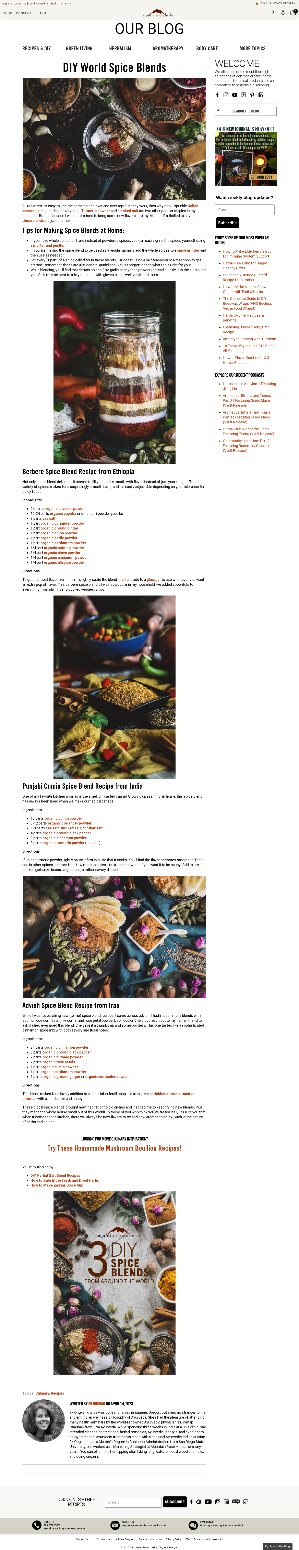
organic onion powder (58, 533)
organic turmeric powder (64, 843)
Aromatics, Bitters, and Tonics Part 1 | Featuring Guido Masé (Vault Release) (247, 417)
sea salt (49, 518)
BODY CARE (207, 48)
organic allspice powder (64, 562)
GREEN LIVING (79, 48)
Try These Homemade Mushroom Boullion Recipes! (114, 1148)
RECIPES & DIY (36, 48)
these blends (33, 220)
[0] (293, 15)
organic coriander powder (62, 523)
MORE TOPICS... (254, 48)
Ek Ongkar (96, 1403)
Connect (24, 13)
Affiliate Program (125, 1539)
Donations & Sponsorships (209, 1539)
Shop (7, 13)
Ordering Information (150, 1539)
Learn (41, 13)
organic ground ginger (59, 528)
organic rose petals (59, 1062)
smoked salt (128, 211)
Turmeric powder (95, 211)
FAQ (188, 1539)
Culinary (42, 1393)
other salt (94, 828)
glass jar (154, 579)
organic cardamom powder (63, 543)
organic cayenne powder (65, 508)
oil (123, 579)
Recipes (57, 1393)
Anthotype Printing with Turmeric (249, 339)
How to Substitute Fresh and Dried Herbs (65, 1180)
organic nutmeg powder (64, 548)
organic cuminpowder (59, 1067)
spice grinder (188, 250)
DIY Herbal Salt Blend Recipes (55, 1175)
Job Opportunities (102, 1539)
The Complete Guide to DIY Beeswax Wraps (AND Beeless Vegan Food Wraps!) (247, 303)
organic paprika (63, 513)
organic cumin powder (63, 818)
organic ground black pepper (67, 833)
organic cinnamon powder (66, 557)
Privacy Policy (173, 1539)
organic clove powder (62, 552)
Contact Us (81, 1539)
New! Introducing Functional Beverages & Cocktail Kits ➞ (36, 3)
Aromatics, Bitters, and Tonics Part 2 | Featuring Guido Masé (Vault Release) (247, 400)
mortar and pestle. (49, 245)
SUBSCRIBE (175, 1502)
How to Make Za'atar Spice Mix (57, 1185)
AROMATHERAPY (168, 48)
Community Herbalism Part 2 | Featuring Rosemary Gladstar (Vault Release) (247, 446)
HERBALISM (120, 48)
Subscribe (227, 223)
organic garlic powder (58, 538)
